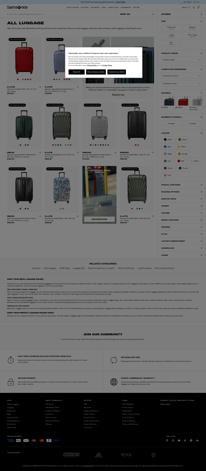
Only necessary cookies (96, 72)
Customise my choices (117, 72)
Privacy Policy (92, 65)
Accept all (76, 72)
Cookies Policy (107, 65)
